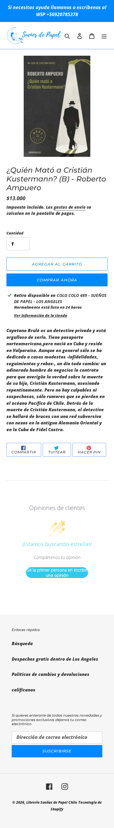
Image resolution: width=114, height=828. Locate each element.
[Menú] (104, 35)
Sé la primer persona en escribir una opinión (57, 572)
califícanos (23, 690)
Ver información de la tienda (40, 315)
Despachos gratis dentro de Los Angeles (55, 659)
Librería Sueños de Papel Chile (51, 802)
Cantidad (14, 233)
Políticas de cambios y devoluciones (50, 674)
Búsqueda (22, 643)
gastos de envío (70, 207)
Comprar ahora (57, 280)
